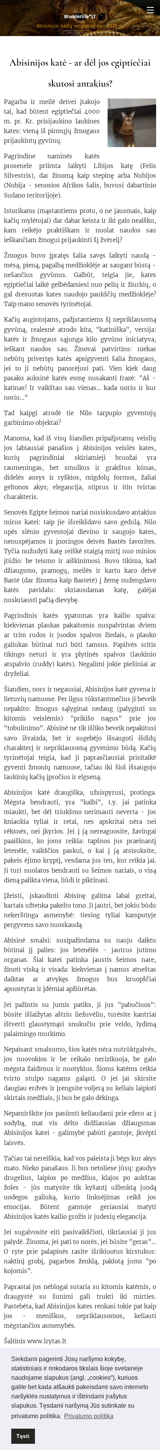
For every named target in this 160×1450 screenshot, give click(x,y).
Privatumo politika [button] (88, 1416)
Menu (150, 9)
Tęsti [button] (23, 1436)
